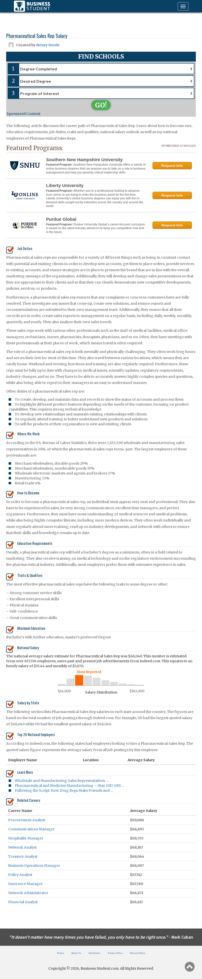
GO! (101, 105)
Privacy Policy (137, 953)
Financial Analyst (23, 902)
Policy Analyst (20, 874)
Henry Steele (48, 45)
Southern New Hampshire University (84, 159)
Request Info (172, 166)
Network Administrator (28, 893)
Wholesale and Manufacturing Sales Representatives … (62, 780)
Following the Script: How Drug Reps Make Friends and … (64, 790)
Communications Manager (31, 829)
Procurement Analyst (26, 820)
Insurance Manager (25, 884)
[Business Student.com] (32, 6)
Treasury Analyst (22, 856)
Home (60, 953)
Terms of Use (115, 953)
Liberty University (65, 185)
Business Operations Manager (34, 865)
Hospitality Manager (25, 838)
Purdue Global (61, 219)
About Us (76, 953)
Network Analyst (22, 847)
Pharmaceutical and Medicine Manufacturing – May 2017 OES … (70, 785)
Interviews (94, 953)
